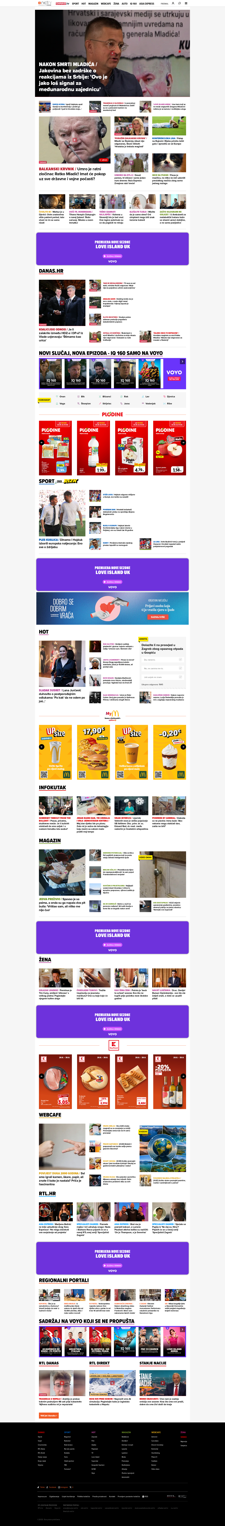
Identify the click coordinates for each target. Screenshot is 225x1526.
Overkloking (155, 1453)
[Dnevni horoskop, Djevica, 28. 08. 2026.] (170, 396)
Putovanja (125, 1461)
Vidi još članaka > (48, 1415)
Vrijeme (40, 1465)
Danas (41, 1432)
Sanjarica (184, 1445)
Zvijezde (94, 1436)
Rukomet (67, 1440)
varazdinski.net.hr (112, 1508)
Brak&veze (125, 1436)
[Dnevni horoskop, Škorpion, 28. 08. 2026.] (84, 403)
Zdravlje (124, 1469)
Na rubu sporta (69, 1449)
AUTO (124, 3)
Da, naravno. (149, 659)
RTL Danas (41, 1449)
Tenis (66, 1457)
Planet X (154, 1457)
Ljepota (124, 1449)
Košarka (67, 1453)
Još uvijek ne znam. (153, 677)
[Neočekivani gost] (163, 874)
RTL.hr (40, 1508)
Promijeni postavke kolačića (129, 1496)
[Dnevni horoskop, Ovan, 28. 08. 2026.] (63, 396)
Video (184, 1437)
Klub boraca (68, 1445)
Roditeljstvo (126, 1465)
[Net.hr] (182, 1496)
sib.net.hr (84, 1508)
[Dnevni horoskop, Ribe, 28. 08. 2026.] (170, 403)
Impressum (42, 1496)
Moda (124, 1457)
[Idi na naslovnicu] (45, 6)
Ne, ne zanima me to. (153, 668)
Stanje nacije (42, 1457)
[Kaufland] (112, 1045)
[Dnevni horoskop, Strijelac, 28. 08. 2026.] (106, 403)
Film (93, 1440)
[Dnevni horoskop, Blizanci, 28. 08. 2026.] (106, 396)
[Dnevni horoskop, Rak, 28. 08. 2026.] (127, 396)
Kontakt (112, 1496)
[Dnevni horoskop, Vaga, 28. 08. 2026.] (63, 403)
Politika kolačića (83, 1496)
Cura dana (154, 1440)
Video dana (155, 1469)
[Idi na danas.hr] (62, 3)
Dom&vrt (125, 1440)
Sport (75, 3)
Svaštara (154, 1461)
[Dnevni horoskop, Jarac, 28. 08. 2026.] (127, 403)
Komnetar (154, 1449)
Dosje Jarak (42, 1461)
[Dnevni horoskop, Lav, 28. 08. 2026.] (149, 396)
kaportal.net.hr (96, 1508)
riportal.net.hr (126, 1508)
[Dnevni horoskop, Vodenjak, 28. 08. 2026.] (149, 403)
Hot (84, 3)
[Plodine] (112, 417)
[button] (42, 361)
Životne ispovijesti (128, 1473)
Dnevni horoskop (157, 1445)
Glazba (94, 1445)
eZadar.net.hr (163, 1508)
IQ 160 (133, 3)
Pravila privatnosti (99, 1496)
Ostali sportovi (69, 1461)
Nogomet (67, 1436)
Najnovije (184, 1441)
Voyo (93, 1473)
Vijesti (40, 1436)
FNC (65, 1465)
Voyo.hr (57, 1508)
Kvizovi (153, 1465)
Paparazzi (95, 1449)
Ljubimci (125, 1453)
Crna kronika (42, 1445)
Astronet (154, 1436)
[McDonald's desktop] (112, 721)
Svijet (40, 1440)
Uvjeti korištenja (68, 1496)
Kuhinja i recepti (127, 1445)
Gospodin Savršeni (98, 1465)
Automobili (125, 1477)
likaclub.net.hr (68, 1511)
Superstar (95, 1461)
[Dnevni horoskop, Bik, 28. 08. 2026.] (84, 396)
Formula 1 (67, 1469)
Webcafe (106, 3)
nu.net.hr (174, 1508)
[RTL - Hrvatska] (171, 1496)
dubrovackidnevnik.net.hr (145, 1508)
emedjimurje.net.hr (70, 1508)
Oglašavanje (54, 1496)
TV (92, 1453)
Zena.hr (49, 1508)
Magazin (93, 3)
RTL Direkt (41, 1453)
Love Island (95, 1457)
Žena (116, 3)
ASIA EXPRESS (146, 3)
